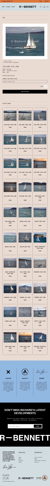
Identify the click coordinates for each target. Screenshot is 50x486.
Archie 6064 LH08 (40, 221)
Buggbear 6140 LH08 (40, 272)
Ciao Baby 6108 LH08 (10, 124)
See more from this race (9, 75)
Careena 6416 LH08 (39, 297)
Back (4, 17)
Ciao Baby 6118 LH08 (25, 172)
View (10, 127)
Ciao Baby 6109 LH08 (25, 124)
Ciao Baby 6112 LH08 (10, 148)
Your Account (38, 457)
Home (20, 457)
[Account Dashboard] (44, 7)
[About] (41, 478)
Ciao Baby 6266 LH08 (10, 196)
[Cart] (48, 7)
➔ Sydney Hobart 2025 (6, 1)
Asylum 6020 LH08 (25, 246)
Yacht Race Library (40, 460)
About (13, 6)
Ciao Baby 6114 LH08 (25, 148)
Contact (46, 1)
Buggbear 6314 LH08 (10, 297)
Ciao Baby (9, 69)
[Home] (27, 7)
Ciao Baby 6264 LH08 (40, 172)
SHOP (3, 6)
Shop (20, 459)
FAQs (40, 1)
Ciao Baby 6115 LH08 (40, 148)
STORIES (8, 6)
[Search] (40, 7)
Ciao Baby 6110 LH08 (40, 124)
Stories (21, 460)
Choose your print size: (10, 78)
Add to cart (25, 91)
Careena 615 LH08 (25, 297)
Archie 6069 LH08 (10, 246)
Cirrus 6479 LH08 (10, 321)
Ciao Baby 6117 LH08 (10, 172)
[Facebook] (4, 478)
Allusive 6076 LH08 (25, 196)
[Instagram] (7, 478)
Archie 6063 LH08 (25, 221)
